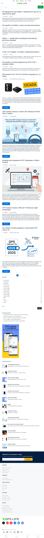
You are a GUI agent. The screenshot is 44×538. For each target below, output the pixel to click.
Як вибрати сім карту (5, 496)
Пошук (3, 306)
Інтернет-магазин (5, 472)
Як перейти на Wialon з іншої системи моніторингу (21, 25)
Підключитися (4, 485)
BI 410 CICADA (6, 281)
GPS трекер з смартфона (6, 498)
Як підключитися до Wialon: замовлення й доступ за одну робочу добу (16, 314)
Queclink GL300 (6, 286)
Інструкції (11, 116)
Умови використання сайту (6, 467)
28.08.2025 (5, 116)
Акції (4, 299)
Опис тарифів (4, 486)
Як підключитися (5, 495)
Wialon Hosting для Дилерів (7, 479)
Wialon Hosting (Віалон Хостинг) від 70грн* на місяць (17, 379)
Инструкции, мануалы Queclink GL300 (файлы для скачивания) (19, 392)
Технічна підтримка (5, 505)
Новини (15, 116)
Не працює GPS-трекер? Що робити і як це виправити (17, 432)
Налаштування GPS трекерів (7, 508)
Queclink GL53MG (7, 294)
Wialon (11, 16)
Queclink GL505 (6, 291)
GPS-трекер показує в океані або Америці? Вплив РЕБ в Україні (19, 445)
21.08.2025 (5, 212)
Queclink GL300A (6, 288)
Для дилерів (4, 488)
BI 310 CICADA (6, 280)
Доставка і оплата (5, 469)
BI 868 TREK (6, 283)
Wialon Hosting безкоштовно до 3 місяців (15, 399)
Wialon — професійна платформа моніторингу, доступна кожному (15, 317)
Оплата (3, 489)
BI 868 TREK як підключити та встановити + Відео (16, 372)
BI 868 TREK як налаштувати (13, 412)
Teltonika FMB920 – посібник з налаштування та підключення (18, 366)
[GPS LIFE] (22, 3)
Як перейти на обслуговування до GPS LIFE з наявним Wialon (14, 320)
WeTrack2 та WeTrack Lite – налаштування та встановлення (18, 419)
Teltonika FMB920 (7, 296)
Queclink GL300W (7, 289)
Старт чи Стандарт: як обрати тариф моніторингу (20, 52)
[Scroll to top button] (42, 533)
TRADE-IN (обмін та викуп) (6, 510)
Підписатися (28, 459)
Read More (6, 107)
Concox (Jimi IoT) (11, 417)
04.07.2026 (5, 16)
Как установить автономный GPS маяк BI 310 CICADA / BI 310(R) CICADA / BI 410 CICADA (23, 425)
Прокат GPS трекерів (6, 507)
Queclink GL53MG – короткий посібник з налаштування (17, 439)
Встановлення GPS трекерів (7, 511)
